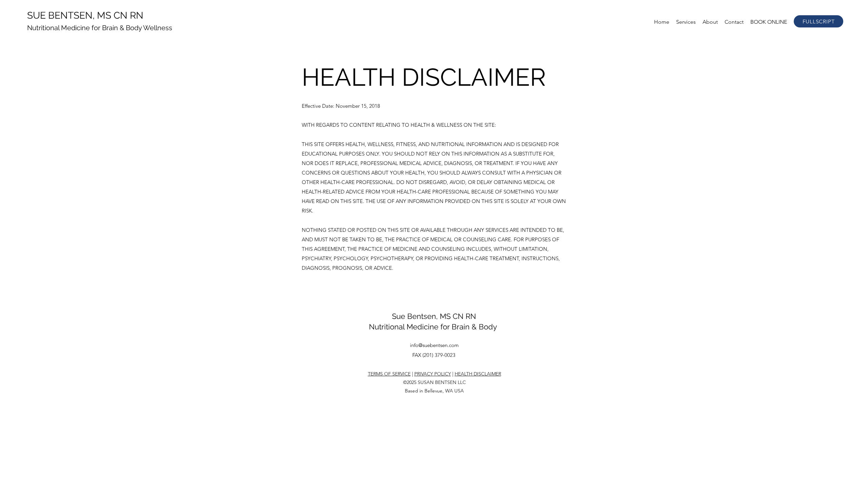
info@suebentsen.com (434, 345)
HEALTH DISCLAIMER (478, 374)
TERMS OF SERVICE (389, 374)
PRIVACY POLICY (432, 374)
